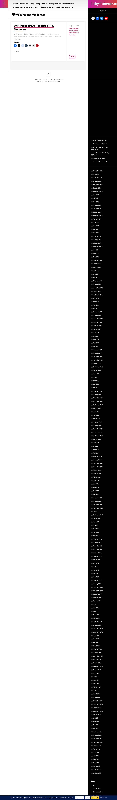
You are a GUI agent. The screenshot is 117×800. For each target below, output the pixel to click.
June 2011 (96, 566)
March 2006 (96, 728)
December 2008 (98, 656)
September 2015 (98, 405)
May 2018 (96, 301)
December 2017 (98, 319)
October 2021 (97, 212)
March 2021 (96, 233)
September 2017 (98, 325)
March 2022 (96, 202)
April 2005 (96, 763)
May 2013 (96, 487)
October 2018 (97, 291)
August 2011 (97, 559)
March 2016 (96, 387)
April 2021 (96, 229)
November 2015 (98, 401)
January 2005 (97, 773)
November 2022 (98, 184)
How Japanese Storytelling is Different (101, 154)
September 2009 (98, 632)
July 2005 (96, 752)
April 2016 (96, 384)
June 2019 (96, 274)
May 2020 (96, 253)
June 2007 (96, 690)
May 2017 (96, 339)
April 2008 (96, 683)
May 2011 (96, 570)
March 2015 (96, 418)
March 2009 (96, 646)
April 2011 (96, 573)
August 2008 (97, 670)
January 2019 (97, 284)
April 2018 (96, 305)
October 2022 (97, 188)
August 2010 (97, 601)
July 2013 (96, 480)
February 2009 (97, 649)
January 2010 (97, 625)
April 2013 (96, 491)
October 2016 (97, 363)
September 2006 (98, 711)
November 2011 (98, 549)
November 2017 (98, 322)
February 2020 (97, 260)
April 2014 (96, 453)
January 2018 (97, 315)
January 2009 (97, 652)
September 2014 (98, 436)
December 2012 (98, 504)
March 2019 (96, 277)
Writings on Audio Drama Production (99, 148)
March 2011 (96, 577)
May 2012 (96, 529)
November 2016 (98, 360)
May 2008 (96, 680)
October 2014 (97, 432)
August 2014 (97, 439)
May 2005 (96, 759)
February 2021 (97, 236)
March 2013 (96, 494)
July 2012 (96, 522)
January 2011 (97, 584)
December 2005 (98, 738)
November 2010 (98, 590)
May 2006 (96, 721)
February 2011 (97, 580)
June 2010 (96, 608)
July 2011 (96, 563)
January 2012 (97, 542)
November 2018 (98, 288)
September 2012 (98, 515)
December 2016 (98, 356)
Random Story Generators (101, 162)
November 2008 (98, 659)
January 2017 (97, 353)
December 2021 (98, 208)
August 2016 (97, 370)
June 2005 (96, 756)
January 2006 (97, 735)
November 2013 (98, 467)
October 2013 (97, 470)
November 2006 (98, 704)
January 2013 (97, 501)
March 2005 (96, 766)
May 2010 (96, 611)
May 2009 (96, 639)
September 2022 (98, 191)
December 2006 (98, 701)
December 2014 (98, 429)
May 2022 (96, 195)
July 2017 (96, 332)
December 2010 (98, 587)
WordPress (47, 81)
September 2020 (98, 246)
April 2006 (96, 725)
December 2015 (98, 398)
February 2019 (97, 281)
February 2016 (97, 391)
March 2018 (96, 308)
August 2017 (97, 329)
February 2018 (97, 312)
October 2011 (97, 553)
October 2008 (97, 663)
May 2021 (96, 226)
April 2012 (96, 532)
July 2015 (96, 412)
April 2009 (96, 642)
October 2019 (97, 263)
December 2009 (98, 628)
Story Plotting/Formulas (100, 144)
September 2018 (98, 295)
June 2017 (96, 336)
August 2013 (97, 477)
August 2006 (97, 714)
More (72, 56)
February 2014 (97, 456)
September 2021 (98, 215)
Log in (95, 785)
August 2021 (97, 219)
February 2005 (97, 769)
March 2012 (96, 535)
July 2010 (96, 604)
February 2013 (97, 498)
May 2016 (96, 381)
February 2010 (97, 621)
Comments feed (98, 792)
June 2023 (96, 174)
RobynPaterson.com (102, 4)
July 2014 (96, 442)
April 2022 (96, 198)
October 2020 (97, 243)
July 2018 (96, 298)
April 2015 (96, 415)
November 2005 (98, 742)
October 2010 (97, 594)
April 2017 (96, 343)
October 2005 (97, 745)
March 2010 (96, 618)
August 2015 (97, 408)
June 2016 (96, 377)
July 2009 (96, 635)
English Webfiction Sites (100, 140)
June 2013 (96, 484)
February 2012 (97, 539)
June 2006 (96, 718)
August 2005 (97, 749)
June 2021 (96, 222)
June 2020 (96, 250)
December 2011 (98, 546)
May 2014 (96, 449)
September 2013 (98, 473)
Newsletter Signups (99, 158)
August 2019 (97, 267)
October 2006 (97, 708)
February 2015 (97, 422)
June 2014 (96, 446)
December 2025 (98, 171)
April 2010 (96, 615)
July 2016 (96, 374)
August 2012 (97, 518)
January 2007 (97, 697)
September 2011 (98, 556)
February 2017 (97, 350)
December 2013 (98, 463)
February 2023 (97, 178)
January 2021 (97, 239)
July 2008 (96, 673)
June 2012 (96, 525)
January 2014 (97, 460)
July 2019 (96, 270)
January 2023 (97, 181)
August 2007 (97, 687)
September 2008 (98, 666)
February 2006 (97, 732)
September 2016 (98, 367)
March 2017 (96, 346)
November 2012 (98, 508)
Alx (59, 81)
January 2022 (97, 205)
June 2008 (96, 676)
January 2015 (97, 425)
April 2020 (96, 257)
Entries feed (96, 788)
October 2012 (97, 511)
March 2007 (96, 694)
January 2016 (97, 394)
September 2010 (98, 597)
